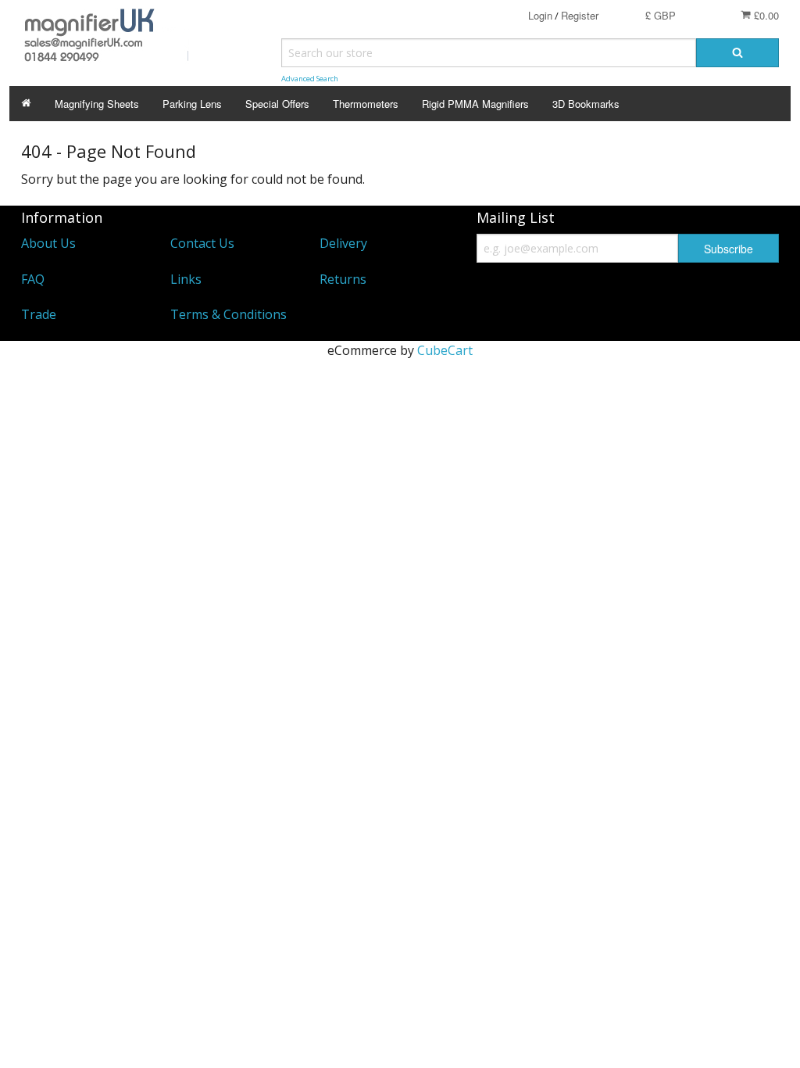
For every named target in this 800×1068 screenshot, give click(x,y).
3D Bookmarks (586, 103)
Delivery (343, 243)
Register (579, 15)
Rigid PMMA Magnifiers (475, 103)
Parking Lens (192, 103)
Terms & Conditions (228, 314)
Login (540, 15)
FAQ (33, 279)
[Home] (26, 103)
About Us (48, 243)
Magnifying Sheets (97, 103)
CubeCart (445, 350)
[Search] (737, 52)
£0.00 (765, 15)
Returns (343, 279)
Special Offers (277, 103)
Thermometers (365, 103)
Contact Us (202, 243)
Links (186, 279)
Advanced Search (309, 78)
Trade (38, 314)
